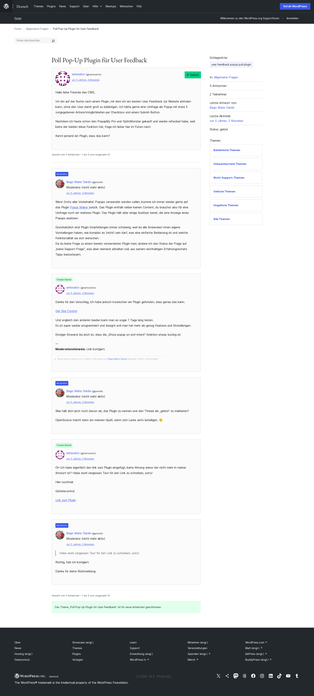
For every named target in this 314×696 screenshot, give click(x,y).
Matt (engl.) (254, 648)
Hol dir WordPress (295, 6)
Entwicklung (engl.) (141, 653)
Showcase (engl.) (83, 642)
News (18, 648)
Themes (77, 648)
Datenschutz (22, 659)
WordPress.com (256, 642)
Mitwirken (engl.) (198, 642)
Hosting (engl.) (24, 653)
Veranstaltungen (197, 648)
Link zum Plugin (65, 500)
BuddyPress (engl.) (258, 659)
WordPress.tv (139, 659)
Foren (18, 18)
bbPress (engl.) (256, 653)
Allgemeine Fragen (37, 28)
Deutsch (54, 676)
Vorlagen (77, 659)
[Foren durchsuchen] (53, 40)
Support (135, 648)
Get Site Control (66, 311)
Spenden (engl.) (199, 653)
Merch (193, 659)
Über (18, 642)
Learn (133, 642)
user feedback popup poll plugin (231, 64)
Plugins (76, 653)
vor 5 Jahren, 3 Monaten (86, 80)
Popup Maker (79, 207)
